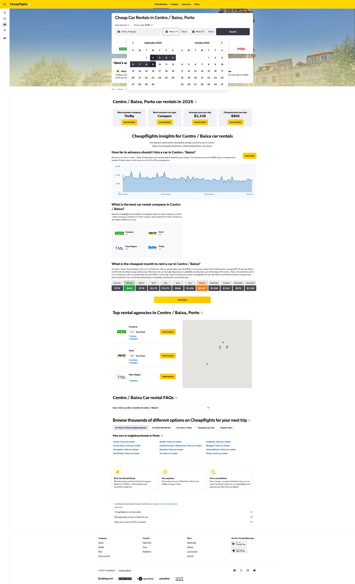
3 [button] (159, 57)
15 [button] (146, 71)
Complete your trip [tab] (206, 428)
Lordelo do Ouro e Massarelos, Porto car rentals (180, 445)
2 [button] (153, 57)
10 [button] (160, 64)
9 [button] (153, 64)
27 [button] (133, 84)
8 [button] (146, 64)
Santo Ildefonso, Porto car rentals (220, 449)
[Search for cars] (4, 24)
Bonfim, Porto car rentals (171, 442)
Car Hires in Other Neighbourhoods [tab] (130, 428)
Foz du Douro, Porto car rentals (126, 445)
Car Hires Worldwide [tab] (161, 428)
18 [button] (166, 71)
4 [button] (166, 57)
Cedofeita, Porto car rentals (218, 442)
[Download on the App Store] (238, 550)
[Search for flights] (4, 13)
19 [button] (173, 71)
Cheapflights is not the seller (127, 512)
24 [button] (159, 77)
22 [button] (146, 77)
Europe (120, 89)
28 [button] (139, 84)
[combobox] (122, 25)
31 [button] (222, 84)
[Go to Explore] (4, 30)
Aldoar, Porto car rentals (124, 442)
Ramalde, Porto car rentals (171, 449)
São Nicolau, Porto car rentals (126, 453)
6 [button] (133, 64)
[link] (129, 122)
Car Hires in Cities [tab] (184, 428)
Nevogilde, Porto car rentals (125, 449)
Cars (113, 89)
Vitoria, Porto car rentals (217, 453)
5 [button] (173, 57)
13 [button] (133, 71)
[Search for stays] (4, 18)
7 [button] (139, 64)
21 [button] (140, 77)
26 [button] (173, 77)
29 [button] (146, 84)
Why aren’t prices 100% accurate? (130, 522)
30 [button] (153, 84)
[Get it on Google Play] (238, 543)
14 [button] (140, 71)
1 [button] (146, 57)
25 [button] (166, 77)
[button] (5, 4)
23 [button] (153, 77)
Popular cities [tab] (226, 428)
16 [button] (153, 71)
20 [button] (133, 77)
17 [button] (160, 71)
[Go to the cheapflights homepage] (20, 4)
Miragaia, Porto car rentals (218, 445)
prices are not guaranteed (168, 504)
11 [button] (166, 64)
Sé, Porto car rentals (168, 453)
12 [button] (173, 64)
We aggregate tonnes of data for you (131, 517)
